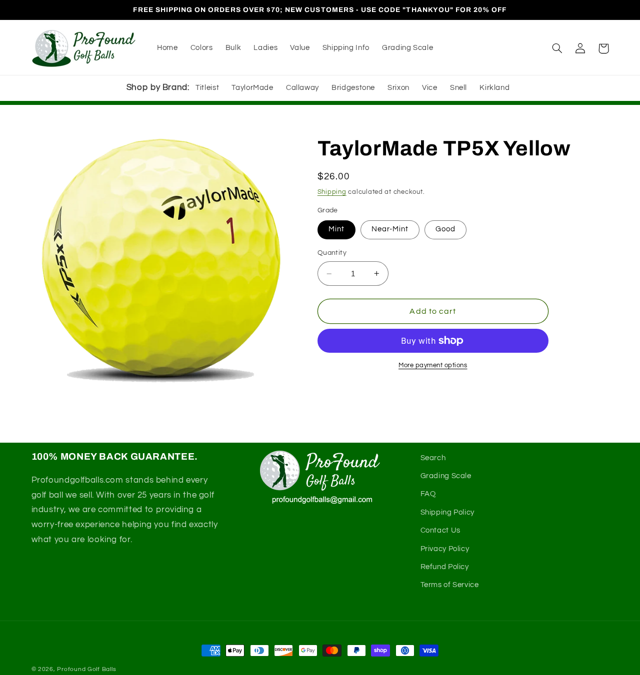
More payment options (433, 365)
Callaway (302, 87)
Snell (458, 87)
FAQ (428, 494)
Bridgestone (353, 87)
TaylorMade (252, 87)
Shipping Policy (447, 512)
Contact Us (440, 530)
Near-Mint (390, 229)
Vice (430, 87)
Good (446, 229)
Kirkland (495, 87)
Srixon (399, 87)
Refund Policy (444, 567)
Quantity (332, 252)
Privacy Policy (445, 549)
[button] (557, 48)
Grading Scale (446, 476)
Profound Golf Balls (86, 669)
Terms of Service (449, 585)
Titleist (207, 87)
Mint (336, 229)
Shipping (332, 192)
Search (433, 458)
